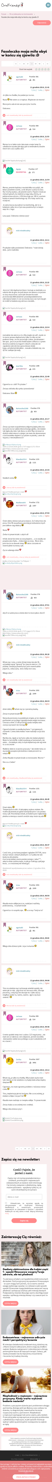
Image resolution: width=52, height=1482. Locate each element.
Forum (3, 14)
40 (39, 64)
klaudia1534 (21, 459)
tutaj (7, 1213)
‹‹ (16, 63)
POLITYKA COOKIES (17, 1459)
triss (18, 690)
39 (35, 64)
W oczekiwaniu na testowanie (21, 14)
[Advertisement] (26, 38)
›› (47, 63)
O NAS (17, 1455)
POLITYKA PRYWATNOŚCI (30, 1455)
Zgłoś (47, 90)
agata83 (19, 77)
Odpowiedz (41, 22)
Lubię (40, 90)
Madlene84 (20, 502)
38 (31, 64)
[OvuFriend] (12, 7)
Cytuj (33, 90)
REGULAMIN (34, 1459)
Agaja (18, 169)
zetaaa (19, 126)
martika (19, 366)
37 (28, 64)
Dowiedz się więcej (25, 1471)
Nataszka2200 (22, 408)
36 (24, 64)
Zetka (18, 1059)
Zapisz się (24, 1220)
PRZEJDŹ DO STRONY (26, 1477)
